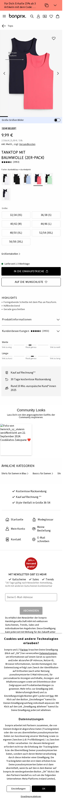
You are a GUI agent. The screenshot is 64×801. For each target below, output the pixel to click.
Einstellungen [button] (18, 789)
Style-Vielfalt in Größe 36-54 (33, 502)
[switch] (57, 120)
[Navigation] (4, 16)
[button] (15, 439)
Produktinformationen (17, 319)
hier (52, 696)
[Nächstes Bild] (58, 73)
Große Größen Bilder (13, 120)
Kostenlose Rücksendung (31, 490)
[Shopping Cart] (57, 16)
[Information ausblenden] (55, 5)
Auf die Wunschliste (29, 282)
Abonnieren (31, 609)
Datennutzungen (48, 653)
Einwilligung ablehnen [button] (31, 796)
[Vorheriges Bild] (4, 73)
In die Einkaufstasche (29, 271)
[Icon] (46, 5)
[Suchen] (32, 16)
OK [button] (43, 789)
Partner (24, 650)
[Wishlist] (51, 16)
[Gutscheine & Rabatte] (45, 16)
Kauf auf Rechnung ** (28, 496)
